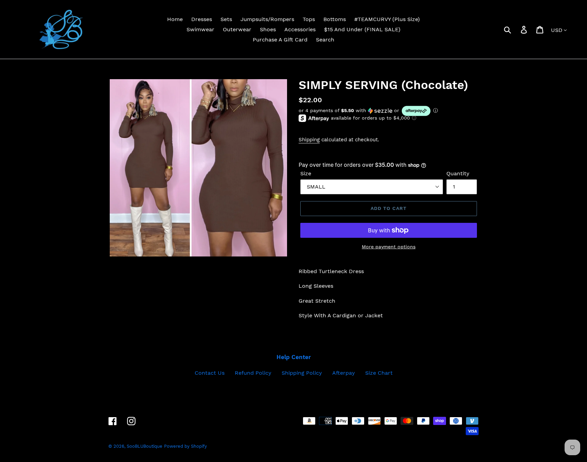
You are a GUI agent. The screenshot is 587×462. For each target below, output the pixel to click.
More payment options (388, 246)
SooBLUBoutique (144, 446)
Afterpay (343, 373)
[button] (389, 111)
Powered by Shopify (185, 446)
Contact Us (210, 373)
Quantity (457, 173)
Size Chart (379, 373)
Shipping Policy (302, 373)
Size (305, 173)
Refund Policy (253, 373)
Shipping (309, 140)
